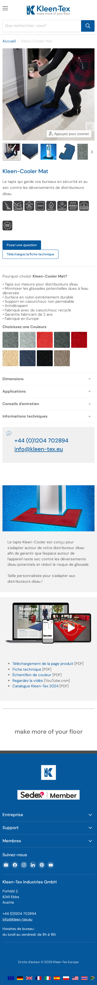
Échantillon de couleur (31, 674)
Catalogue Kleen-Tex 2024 (35, 686)
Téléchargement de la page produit (42, 663)
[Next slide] (92, 151)
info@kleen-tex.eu (17, 919)
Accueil (9, 41)
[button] (11, 151)
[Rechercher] (88, 26)
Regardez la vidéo (27, 680)
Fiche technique (26, 669)
